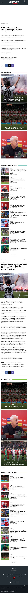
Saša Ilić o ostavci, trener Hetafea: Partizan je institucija (18, 249)
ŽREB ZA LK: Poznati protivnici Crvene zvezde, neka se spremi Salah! (14, 128)
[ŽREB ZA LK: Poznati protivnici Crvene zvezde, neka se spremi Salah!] (14, 116)
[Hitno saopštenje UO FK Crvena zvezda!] (14, 144)
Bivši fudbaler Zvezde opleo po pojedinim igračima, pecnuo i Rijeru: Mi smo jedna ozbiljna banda (18, 240)
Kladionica (12, 211)
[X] (9, 65)
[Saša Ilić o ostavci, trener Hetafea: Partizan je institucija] (5, 249)
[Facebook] (6, 65)
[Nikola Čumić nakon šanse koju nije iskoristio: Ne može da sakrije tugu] (5, 232)
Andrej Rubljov (7, 57)
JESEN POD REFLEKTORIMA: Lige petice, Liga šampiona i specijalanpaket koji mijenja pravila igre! (18, 214)
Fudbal (13, 96)
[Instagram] (14, 582)
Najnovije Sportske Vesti (9, 165)
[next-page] (4, 161)
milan (2, 31)
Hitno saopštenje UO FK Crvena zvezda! (14, 156)
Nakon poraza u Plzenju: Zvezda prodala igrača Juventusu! (17, 206)
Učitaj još (13, 255)
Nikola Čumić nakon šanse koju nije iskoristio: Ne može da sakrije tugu (18, 232)
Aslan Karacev (14, 57)
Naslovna (3, 23)
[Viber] (12, 65)
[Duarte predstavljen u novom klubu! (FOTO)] (5, 223)
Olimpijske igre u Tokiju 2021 (7, 59)
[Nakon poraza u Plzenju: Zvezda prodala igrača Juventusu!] (5, 206)
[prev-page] (2, 161)
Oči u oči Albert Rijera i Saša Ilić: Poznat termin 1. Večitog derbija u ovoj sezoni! (18, 197)
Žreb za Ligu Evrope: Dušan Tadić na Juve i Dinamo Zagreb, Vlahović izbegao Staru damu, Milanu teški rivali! (14, 99)
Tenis (7, 23)
